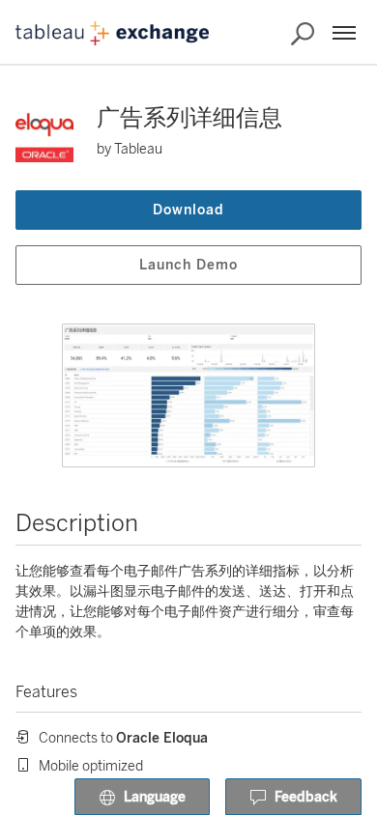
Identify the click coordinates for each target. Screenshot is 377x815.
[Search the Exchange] (302, 33)
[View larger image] (188, 395)
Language (155, 797)
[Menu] (344, 32)
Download (188, 210)
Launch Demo (188, 265)
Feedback (306, 797)
